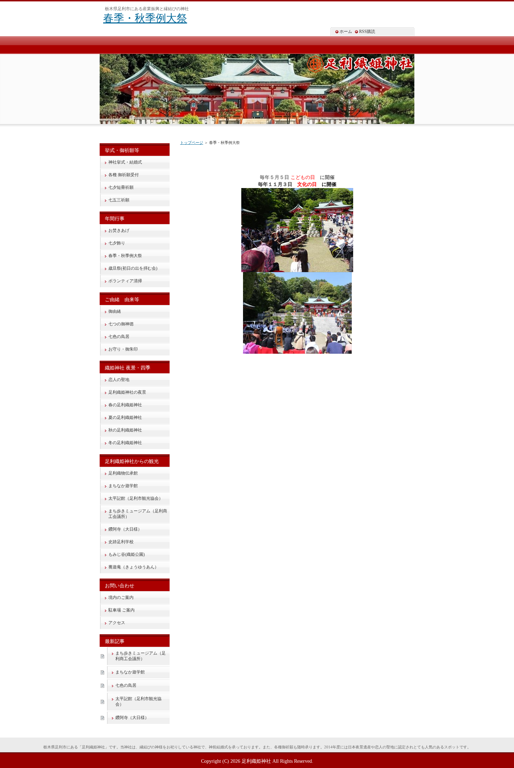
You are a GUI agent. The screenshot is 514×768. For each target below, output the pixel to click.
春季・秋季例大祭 (145, 18)
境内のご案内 (121, 597)
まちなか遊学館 (123, 485)
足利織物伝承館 (123, 473)
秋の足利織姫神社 (125, 430)
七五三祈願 (118, 200)
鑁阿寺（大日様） (125, 529)
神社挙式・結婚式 (125, 162)
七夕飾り (116, 243)
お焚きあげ (118, 230)
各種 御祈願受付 (123, 174)
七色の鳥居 (118, 336)
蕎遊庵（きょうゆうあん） (133, 567)
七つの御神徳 (121, 323)
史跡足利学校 (121, 541)
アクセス (116, 622)
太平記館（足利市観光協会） (135, 498)
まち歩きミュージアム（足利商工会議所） (137, 513)
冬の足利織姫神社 (125, 442)
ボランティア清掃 (125, 280)
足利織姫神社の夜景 (127, 392)
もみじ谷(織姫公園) (126, 554)
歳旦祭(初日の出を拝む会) (132, 268)
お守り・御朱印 (123, 349)
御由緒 (114, 311)
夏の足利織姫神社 (125, 417)
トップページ (191, 142)
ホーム (346, 31)
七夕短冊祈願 (121, 187)
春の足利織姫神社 (125, 404)
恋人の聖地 (118, 379)
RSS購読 (367, 31)
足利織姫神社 (256, 761)
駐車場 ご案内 (121, 610)
